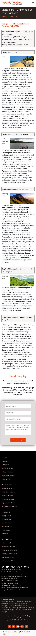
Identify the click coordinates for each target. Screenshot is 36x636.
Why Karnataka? (8, 468)
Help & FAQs (7, 515)
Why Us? (6, 464)
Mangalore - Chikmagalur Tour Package (18, 616)
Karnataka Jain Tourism (8, 607)
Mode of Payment (9, 475)
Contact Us (6, 479)
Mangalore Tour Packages (18, 618)
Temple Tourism (8, 499)
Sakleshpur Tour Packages (9, 604)
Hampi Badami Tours (10, 550)
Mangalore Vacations (9, 16)
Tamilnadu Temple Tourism (11, 609)
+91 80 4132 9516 (12, 581)
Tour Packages (8, 472)
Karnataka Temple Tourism (18, 606)
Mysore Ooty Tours (9, 546)
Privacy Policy (7, 526)
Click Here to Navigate (17, 590)
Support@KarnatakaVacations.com (17, 587)
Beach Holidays (8, 495)
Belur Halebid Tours (9, 561)
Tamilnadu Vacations (25, 607)
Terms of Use (7, 523)
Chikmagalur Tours (9, 557)
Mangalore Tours (8, 488)
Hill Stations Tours (9, 492)
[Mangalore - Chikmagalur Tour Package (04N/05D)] (11, 3)
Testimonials (7, 519)
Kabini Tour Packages (24, 602)
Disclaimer (6, 530)
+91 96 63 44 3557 (15, 585)
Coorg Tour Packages (10, 553)
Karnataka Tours (8, 543)
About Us (6, 461)
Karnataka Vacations (7, 602)
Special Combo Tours (10, 506)
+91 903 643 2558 (12, 583)
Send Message (18, 440)
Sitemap (5, 533)
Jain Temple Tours (9, 502)
